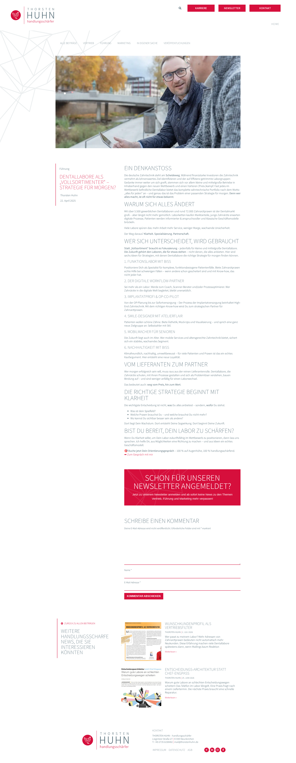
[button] (180, 8)
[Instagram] (217, 750)
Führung (105, 43)
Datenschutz (177, 750)
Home (275, 24)
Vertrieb (88, 43)
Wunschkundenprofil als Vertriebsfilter (188, 625)
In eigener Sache (147, 43)
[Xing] (206, 750)
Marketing (124, 43)
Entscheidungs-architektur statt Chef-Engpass (195, 671)
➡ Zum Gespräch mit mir (138, 454)
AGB (190, 750)
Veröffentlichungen (177, 43)
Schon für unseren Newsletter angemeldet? (182, 481)
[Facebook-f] (223, 750)
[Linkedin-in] (212, 750)
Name (128, 570)
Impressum (159, 750)
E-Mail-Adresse (132, 582)
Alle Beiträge (68, 43)
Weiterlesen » (171, 651)
